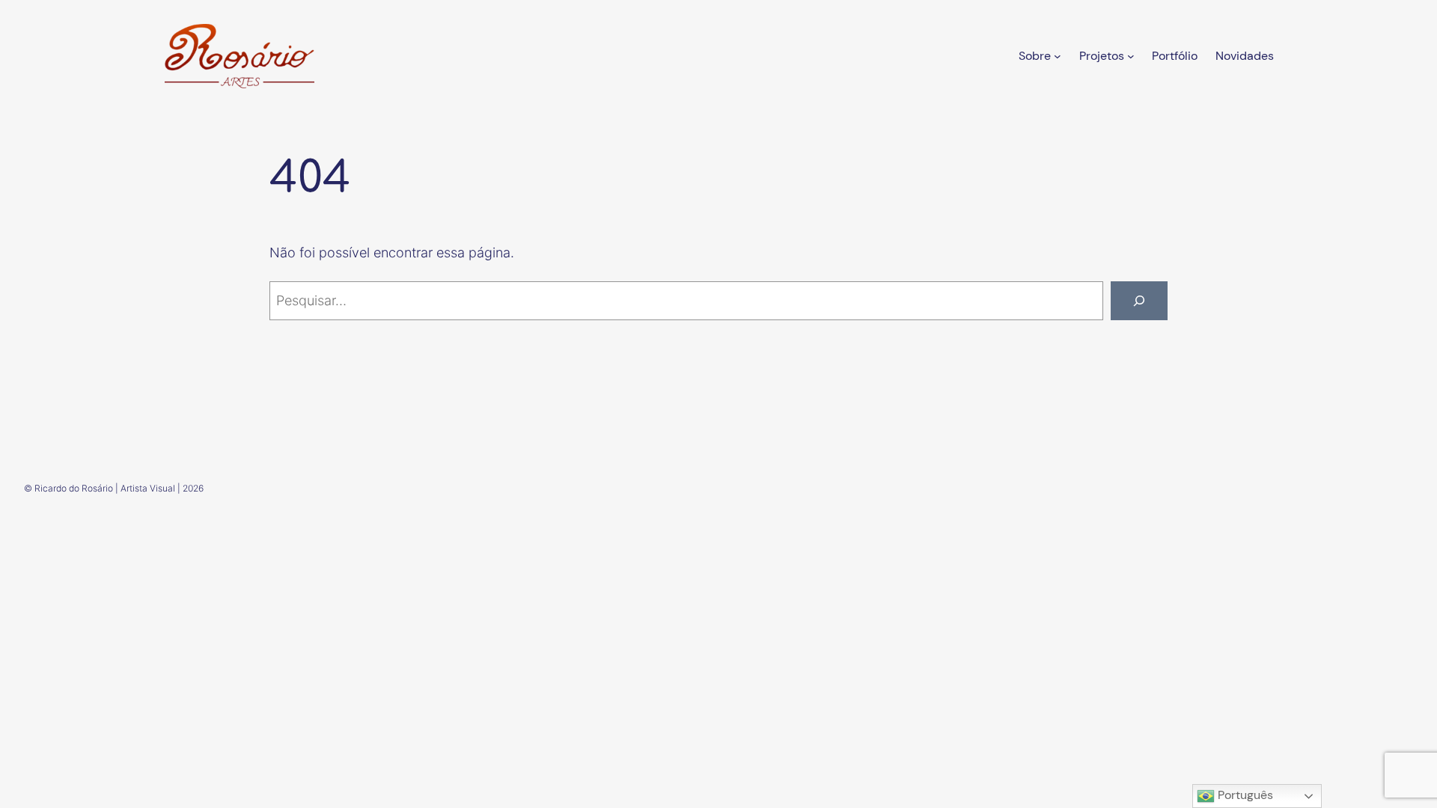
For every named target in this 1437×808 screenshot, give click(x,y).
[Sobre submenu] (1057, 56)
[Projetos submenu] (1131, 56)
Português (1244, 795)
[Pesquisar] (1139, 300)
